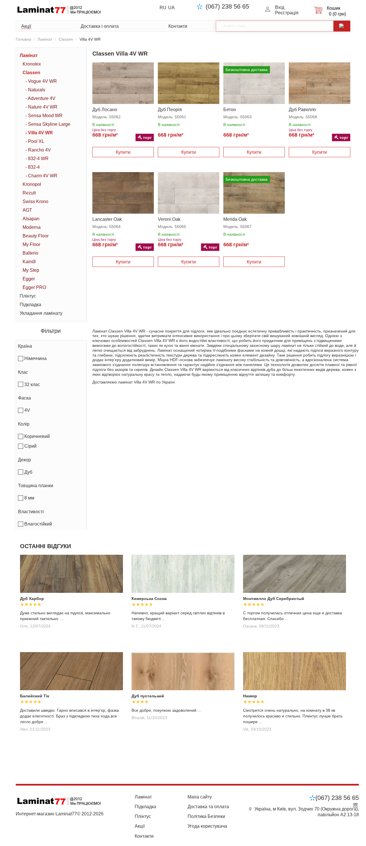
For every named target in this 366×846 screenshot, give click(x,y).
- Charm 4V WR (41, 175)
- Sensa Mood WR (44, 115)
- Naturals (35, 89)
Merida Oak (235, 219)
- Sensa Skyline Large (47, 124)
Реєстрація (287, 12)
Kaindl (29, 261)
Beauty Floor (36, 235)
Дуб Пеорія (170, 109)
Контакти (177, 26)
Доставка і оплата (100, 26)
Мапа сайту (200, 796)
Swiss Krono (35, 201)
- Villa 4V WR (39, 132)
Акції (26, 26)
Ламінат (44, 39)
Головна (23, 39)
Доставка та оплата (208, 806)
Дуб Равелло (302, 109)
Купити (123, 152)
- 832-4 (32, 167)
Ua (171, 7)
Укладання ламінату (41, 313)
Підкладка (30, 304)
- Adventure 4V (40, 98)
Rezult (29, 192)
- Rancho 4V (38, 149)
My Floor (31, 244)
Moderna (32, 227)
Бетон (229, 109)
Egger (29, 278)
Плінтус (28, 296)
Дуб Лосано (104, 109)
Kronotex (32, 64)
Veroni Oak (169, 219)
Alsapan (31, 218)
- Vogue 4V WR (41, 81)
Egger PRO (34, 287)
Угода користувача (207, 826)
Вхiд (279, 7)
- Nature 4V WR (41, 107)
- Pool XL (34, 141)
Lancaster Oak (107, 219)
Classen (66, 39)
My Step (31, 270)
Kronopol (32, 184)
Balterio (30, 253)
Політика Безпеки (206, 816)
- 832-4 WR (37, 158)
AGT (27, 210)
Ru (163, 7)
